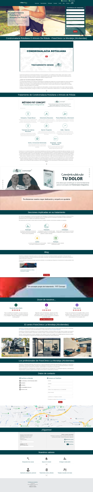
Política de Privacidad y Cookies (79, 28)
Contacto (68, 3)
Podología (55, 242)
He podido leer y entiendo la (75, 28)
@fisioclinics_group (69, 439)
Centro (60, 3)
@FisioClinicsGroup (69, 441)
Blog (64, 3)
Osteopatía (46, 229)
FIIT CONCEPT (22, 329)
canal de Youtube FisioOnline (55, 329)
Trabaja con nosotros (32, 486)
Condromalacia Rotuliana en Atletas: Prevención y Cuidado (27, 270)
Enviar (75, 31)
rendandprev (65, 229)
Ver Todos (46, 275)
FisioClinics (71, 444)
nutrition (37, 242)
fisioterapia (28, 229)
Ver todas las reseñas (46, 319)
